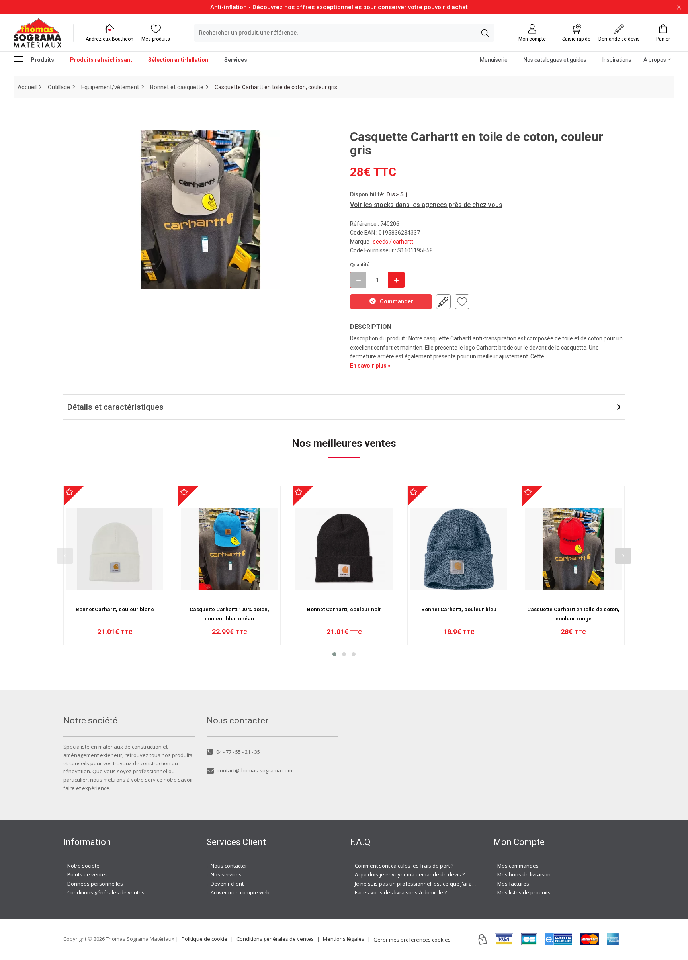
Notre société (83, 865)
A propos (654, 60)
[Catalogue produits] (21, 59)
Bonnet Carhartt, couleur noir (344, 609)
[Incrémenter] (396, 280)
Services (235, 60)
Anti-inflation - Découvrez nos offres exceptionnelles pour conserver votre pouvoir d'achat (339, 7)
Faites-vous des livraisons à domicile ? (401, 892)
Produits (42, 60)
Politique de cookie (204, 938)
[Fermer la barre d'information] (679, 7)
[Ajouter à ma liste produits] (462, 301)
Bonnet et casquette (176, 87)
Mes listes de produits (524, 892)
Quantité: (360, 265)
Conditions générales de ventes (106, 892)
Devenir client (227, 883)
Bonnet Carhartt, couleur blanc (115, 609)
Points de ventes (87, 874)
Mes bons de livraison (524, 874)
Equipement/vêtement (110, 87)
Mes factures (513, 883)
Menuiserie (494, 60)
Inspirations (616, 60)
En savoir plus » (370, 365)
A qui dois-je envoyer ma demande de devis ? (410, 874)
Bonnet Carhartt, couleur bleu (458, 609)
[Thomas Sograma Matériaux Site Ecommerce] (37, 32)
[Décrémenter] (358, 280)
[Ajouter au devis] (443, 301)
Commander (396, 301)
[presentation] (65, 556)
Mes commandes (518, 865)
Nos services (226, 874)
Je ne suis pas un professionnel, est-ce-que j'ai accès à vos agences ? (438, 883)
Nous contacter (229, 865)
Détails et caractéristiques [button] (115, 407)
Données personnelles (95, 883)
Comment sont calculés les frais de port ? (404, 865)
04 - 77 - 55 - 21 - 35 (238, 751)
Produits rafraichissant (101, 60)
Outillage (59, 87)
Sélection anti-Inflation (178, 60)
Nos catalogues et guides (555, 60)
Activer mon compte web (240, 892)
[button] (334, 654)
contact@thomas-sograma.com (254, 770)
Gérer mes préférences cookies (412, 939)
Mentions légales (343, 938)
